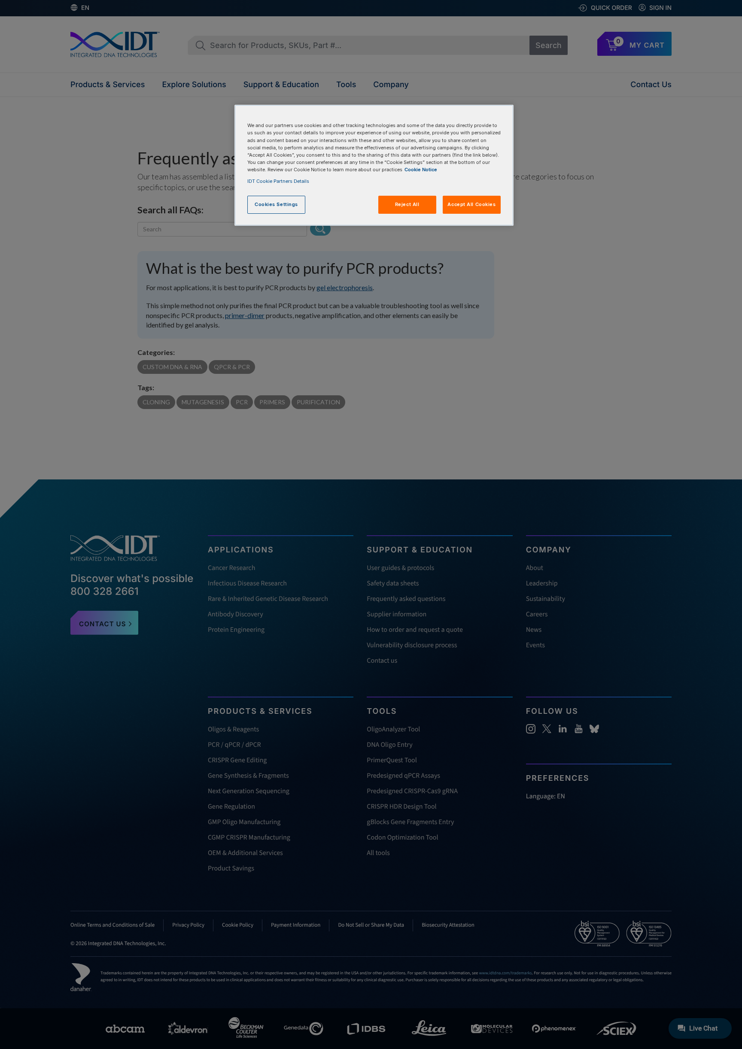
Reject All (407, 204)
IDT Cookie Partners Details (278, 181)
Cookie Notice (420, 170)
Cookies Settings (276, 204)
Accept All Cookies (471, 204)
